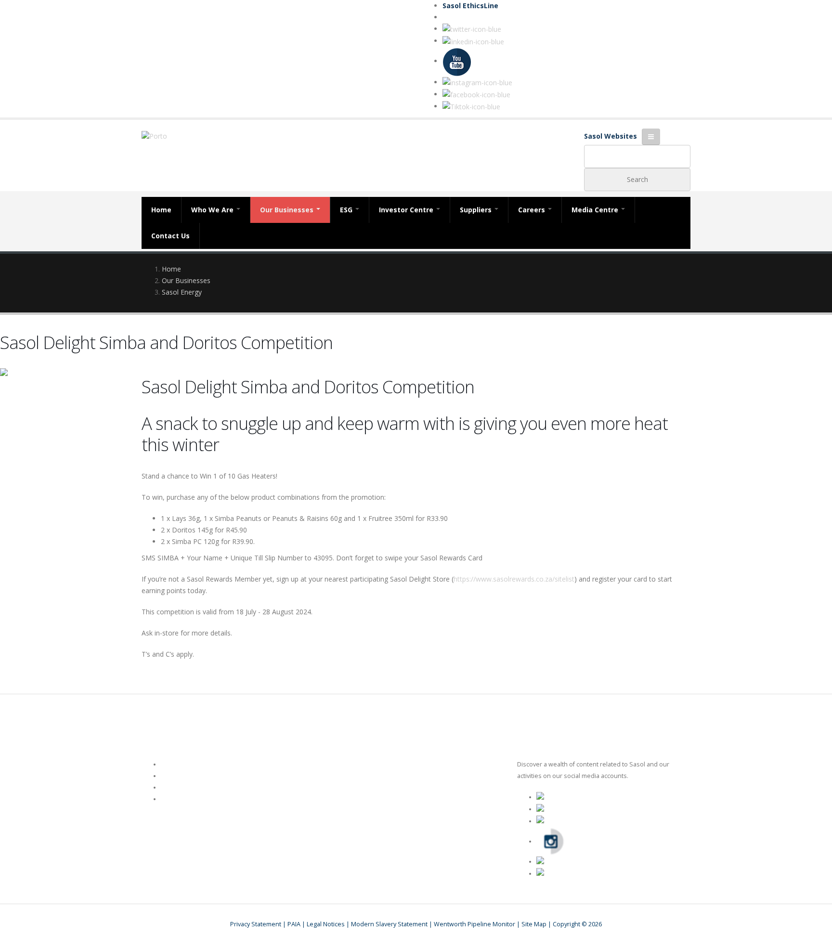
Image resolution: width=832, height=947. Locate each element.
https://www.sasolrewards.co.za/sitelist (514, 579)
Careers (532, 209)
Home (161, 209)
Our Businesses (287, 209)
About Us (174, 764)
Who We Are (213, 209)
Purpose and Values (190, 799)
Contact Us (170, 235)
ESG (347, 209)
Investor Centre (407, 209)
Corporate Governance (194, 787)
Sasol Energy (182, 292)
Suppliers (477, 209)
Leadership (177, 776)
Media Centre (596, 209)
